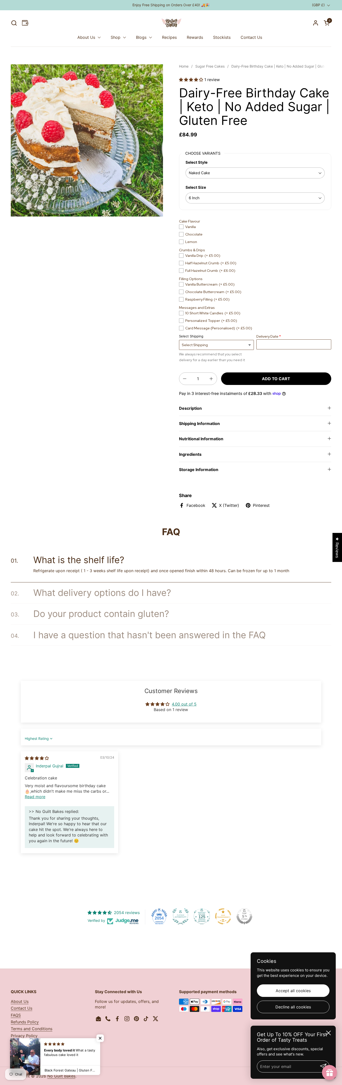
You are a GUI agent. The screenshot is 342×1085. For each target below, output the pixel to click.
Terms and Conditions (31, 1028)
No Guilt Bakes (61, 1075)
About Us (20, 1001)
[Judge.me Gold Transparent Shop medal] (223, 916)
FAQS (16, 1015)
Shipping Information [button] (199, 423)
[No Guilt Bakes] (171, 23)
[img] (37, 758)
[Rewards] (25, 23)
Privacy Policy (24, 1035)
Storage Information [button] (198, 469)
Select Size (196, 187)
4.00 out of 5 (184, 704)
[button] (14, 23)
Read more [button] (35, 796)
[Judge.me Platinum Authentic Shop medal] (181, 916)
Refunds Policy (25, 1021)
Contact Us (21, 1008)
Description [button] (190, 408)
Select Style (197, 162)
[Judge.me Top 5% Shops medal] (244, 916)
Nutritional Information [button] (201, 438)
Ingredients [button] (190, 454)
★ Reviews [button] (337, 547)
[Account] (315, 23)
